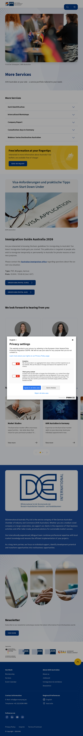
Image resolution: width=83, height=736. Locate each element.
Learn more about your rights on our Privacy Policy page (29, 356)
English (12, 340)
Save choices (51, 388)
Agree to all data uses (32, 388)
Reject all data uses (41, 393)
